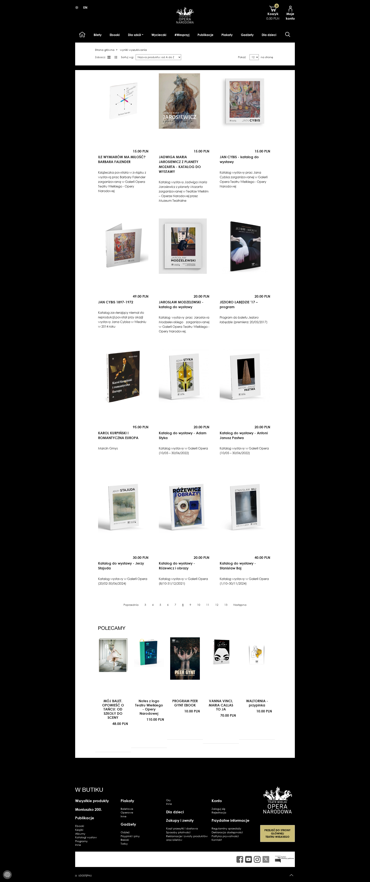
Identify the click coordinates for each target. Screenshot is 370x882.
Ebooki (115, 35)
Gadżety (247, 35)
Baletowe (127, 808)
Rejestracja (219, 812)
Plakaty (227, 35)
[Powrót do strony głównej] (185, 14)
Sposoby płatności (178, 832)
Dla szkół (134, 35)
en (85, 7)
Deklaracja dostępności (227, 832)
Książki (79, 829)
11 (207, 604)
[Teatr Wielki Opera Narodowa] (277, 800)
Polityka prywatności (225, 836)
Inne (78, 844)
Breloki (125, 839)
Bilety (98, 35)
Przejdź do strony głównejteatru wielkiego (277, 833)
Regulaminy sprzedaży (226, 828)
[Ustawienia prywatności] (7, 874)
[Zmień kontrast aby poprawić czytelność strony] (77, 7)
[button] (287, 35)
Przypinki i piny (130, 836)
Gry (168, 800)
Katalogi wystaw (86, 837)
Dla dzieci (269, 35)
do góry (291, 875)
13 (225, 604)
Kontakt (217, 839)
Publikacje (205, 35)
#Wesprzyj (182, 35)
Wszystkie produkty (92, 800)
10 (198, 604)
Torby (124, 843)
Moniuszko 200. (88, 809)
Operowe (127, 812)
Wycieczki (158, 35)
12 (216, 604)
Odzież (125, 832)
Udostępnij (85, 875)
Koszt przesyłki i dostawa (182, 828)
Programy (81, 841)
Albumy (80, 833)
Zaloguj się (218, 808)
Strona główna (104, 49)
